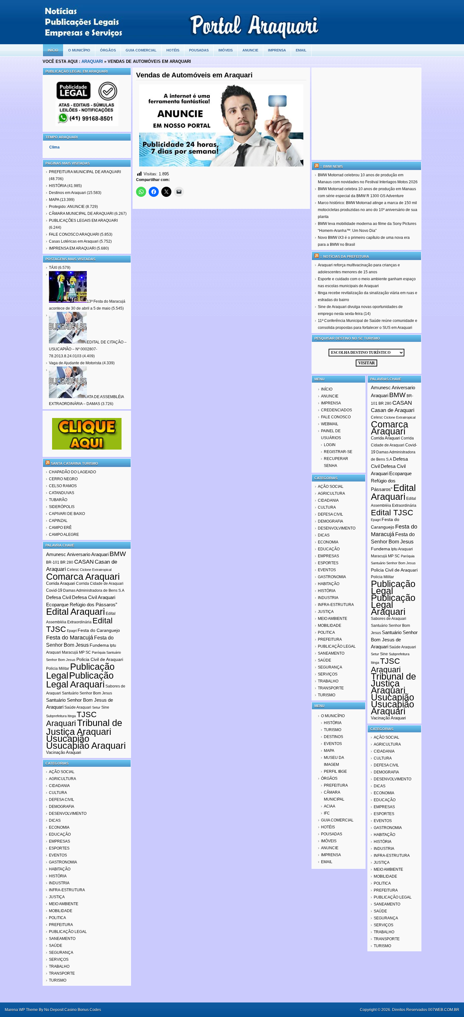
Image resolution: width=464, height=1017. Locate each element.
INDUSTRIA (59, 883)
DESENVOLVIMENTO (67, 813)
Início (53, 50)
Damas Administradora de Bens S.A (93, 590)
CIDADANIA (59, 786)
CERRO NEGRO (63, 479)
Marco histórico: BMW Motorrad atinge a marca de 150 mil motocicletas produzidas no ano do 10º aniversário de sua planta (367, 210)
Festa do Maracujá (69, 637)
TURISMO (57, 980)
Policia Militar (57, 668)
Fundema (99, 645)
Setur (96, 707)
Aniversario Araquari (88, 554)
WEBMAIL (329, 424)
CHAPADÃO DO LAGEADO (72, 472)
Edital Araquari (75, 612)
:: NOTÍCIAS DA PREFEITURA (344, 256)
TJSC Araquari (71, 719)
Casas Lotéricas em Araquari (73, 241)
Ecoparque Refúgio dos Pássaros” (81, 604)
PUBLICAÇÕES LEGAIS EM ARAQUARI (83, 220)
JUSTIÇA (57, 897)
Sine (105, 707)
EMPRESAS (59, 841)
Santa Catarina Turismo (74, 463)
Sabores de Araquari (388, 618)
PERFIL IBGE (335, 771)
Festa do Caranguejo (99, 630)
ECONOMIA (59, 827)
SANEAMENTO (62, 938)
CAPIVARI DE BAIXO (67, 514)
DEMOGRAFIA (61, 806)
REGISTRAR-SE (338, 452)
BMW (118, 553)
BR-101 (52, 562)
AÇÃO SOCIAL (61, 772)
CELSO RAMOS (63, 486)
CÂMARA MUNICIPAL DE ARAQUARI (81, 213)
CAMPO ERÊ (60, 527)
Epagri (72, 631)
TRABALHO (59, 966)
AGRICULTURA (62, 779)
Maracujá (70, 652)
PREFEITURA (61, 925)
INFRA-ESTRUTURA (67, 890)
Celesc (73, 569)
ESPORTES (59, 848)
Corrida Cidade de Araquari (99, 583)
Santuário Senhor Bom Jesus (87, 693)
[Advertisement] (366, 114)
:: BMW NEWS (331, 166)
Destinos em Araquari (67, 193)
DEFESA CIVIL (61, 799)
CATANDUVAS (61, 493)
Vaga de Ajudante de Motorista (75, 363)
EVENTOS (58, 855)
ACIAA (329, 806)
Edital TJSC (392, 512)
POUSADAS (199, 50)
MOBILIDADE (60, 911)
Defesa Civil (58, 597)
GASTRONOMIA (63, 862)
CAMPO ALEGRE (64, 534)
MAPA (54, 199)
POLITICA (57, 918)
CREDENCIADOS (336, 410)
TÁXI (53, 267)
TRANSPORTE (62, 973)
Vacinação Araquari (63, 752)
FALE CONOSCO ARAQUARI (74, 234)
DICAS (55, 820)
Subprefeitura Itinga (61, 716)
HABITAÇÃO (59, 869)
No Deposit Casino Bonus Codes (72, 1010)
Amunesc (56, 554)
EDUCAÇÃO (60, 834)
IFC (327, 813)
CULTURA (58, 792)
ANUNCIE (250, 50)
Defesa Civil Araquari (93, 597)
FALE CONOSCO (336, 417)
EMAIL (301, 50)
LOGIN (330, 445)
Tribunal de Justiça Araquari (84, 727)
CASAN (84, 562)
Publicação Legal (393, 587)
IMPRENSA (277, 50)
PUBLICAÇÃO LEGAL (68, 931)
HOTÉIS (172, 50)
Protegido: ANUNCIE (67, 206)
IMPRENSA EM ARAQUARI (72, 248)
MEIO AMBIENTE (63, 904)
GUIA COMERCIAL (141, 50)
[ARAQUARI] (181, 37)
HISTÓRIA (57, 186)
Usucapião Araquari (86, 746)
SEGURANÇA (61, 952)
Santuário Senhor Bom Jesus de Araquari (394, 639)
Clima (54, 147)
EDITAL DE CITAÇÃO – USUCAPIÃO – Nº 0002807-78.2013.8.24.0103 (88, 349)
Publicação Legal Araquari (80, 679)
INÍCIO (326, 389)
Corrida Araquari (60, 583)
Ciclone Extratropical (95, 570)
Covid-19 (54, 590)
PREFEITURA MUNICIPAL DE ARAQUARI (85, 172)
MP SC (85, 652)
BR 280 (66, 562)
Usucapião (67, 739)
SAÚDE (55, 945)
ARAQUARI (92, 61)
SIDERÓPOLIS (61, 507)
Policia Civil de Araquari (99, 659)
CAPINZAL (58, 520)
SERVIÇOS (58, 959)
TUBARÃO (58, 500)
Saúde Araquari (77, 707)
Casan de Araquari (392, 410)
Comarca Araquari (83, 577)
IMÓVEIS (225, 50)
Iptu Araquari (402, 549)
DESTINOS (333, 737)
